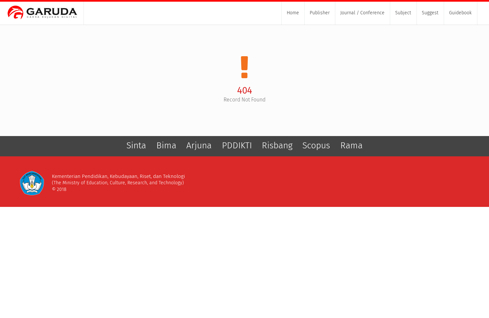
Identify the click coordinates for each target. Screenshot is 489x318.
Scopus (316, 145)
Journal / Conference (362, 13)
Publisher (320, 13)
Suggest (430, 13)
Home (293, 13)
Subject (403, 13)
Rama (351, 145)
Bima (166, 145)
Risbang (277, 145)
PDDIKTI (237, 145)
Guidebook (460, 13)
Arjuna (199, 145)
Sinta (136, 145)
